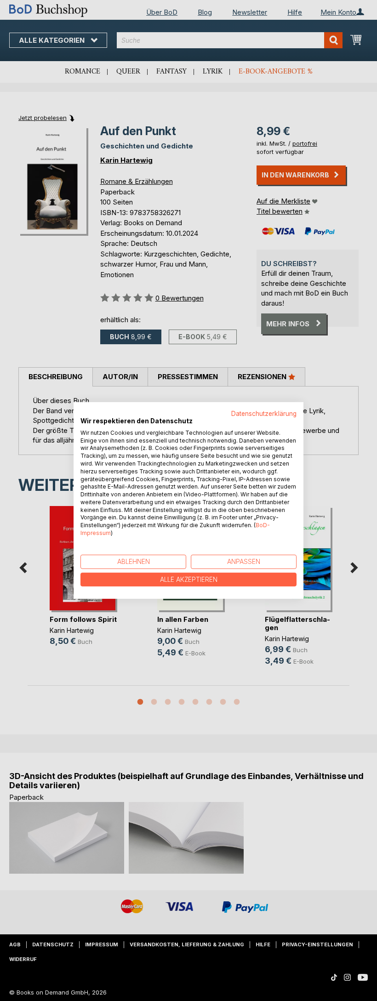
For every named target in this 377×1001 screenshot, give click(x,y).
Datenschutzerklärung (264, 413)
